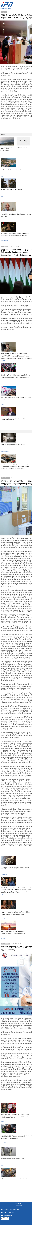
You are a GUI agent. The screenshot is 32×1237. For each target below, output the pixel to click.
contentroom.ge (5, 451)
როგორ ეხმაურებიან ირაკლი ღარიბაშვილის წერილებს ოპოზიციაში (14, 418)
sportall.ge (3, 1121)
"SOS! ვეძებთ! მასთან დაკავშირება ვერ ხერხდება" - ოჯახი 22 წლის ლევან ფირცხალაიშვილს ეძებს (15, 234)
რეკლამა (19, 1205)
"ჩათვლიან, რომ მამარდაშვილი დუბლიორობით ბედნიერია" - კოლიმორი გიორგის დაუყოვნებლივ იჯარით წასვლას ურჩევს (15, 1116)
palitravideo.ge (4, 220)
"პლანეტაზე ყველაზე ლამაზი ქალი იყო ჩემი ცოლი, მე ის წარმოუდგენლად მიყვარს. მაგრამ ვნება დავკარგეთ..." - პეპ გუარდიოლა (16, 1136)
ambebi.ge (3, 360)
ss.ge (2, 1165)
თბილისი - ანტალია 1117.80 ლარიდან (11, 169)
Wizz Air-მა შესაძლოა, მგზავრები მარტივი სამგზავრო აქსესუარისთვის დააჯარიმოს (16, 398)
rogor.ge (3, 938)
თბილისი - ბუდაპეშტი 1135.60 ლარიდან (12, 189)
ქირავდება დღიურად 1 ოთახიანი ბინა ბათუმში (14, 1178)
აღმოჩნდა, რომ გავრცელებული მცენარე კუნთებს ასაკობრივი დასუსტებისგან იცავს (15, 868)
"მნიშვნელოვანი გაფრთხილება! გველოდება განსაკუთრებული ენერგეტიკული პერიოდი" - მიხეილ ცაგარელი (16, 214)
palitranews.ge (4, 425)
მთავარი (18, 1203)
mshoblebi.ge (4, 894)
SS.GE (3, 134)
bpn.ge (2, 404)
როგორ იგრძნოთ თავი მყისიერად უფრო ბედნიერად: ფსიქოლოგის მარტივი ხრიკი (13, 932)
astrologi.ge (4, 1142)
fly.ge (2, 176)
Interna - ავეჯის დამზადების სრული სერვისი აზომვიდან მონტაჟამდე (13, 445)
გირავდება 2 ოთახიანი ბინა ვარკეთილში (13, 1158)
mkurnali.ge (4, 874)
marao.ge (3, 918)
